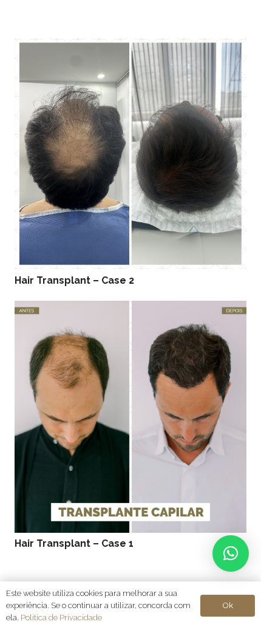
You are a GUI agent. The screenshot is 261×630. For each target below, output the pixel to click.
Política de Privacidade (61, 617)
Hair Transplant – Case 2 (74, 280)
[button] (230, 553)
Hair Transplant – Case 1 (74, 543)
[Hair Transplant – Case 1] (130, 309)
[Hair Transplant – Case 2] (130, 46)
